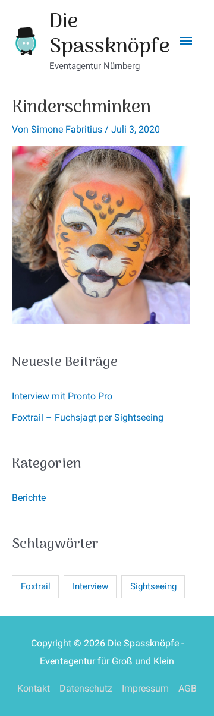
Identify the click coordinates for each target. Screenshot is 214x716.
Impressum (145, 688)
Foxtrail (36, 586)
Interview (90, 586)
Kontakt (33, 688)
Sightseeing (153, 586)
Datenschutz (85, 688)
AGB (187, 688)
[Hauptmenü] (186, 41)
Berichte (29, 497)
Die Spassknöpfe (109, 34)
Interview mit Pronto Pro (62, 396)
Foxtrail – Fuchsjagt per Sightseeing (87, 417)
